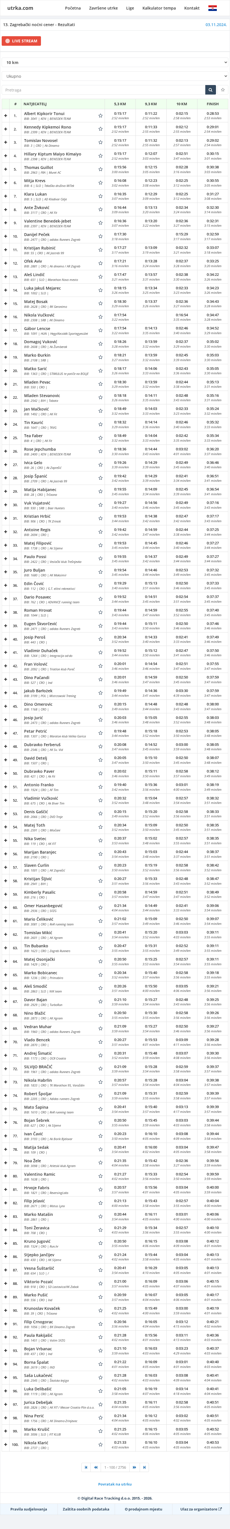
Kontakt (192, 8)
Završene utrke (103, 8)
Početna (73, 8)
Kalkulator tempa (159, 8)
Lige (130, 8)
